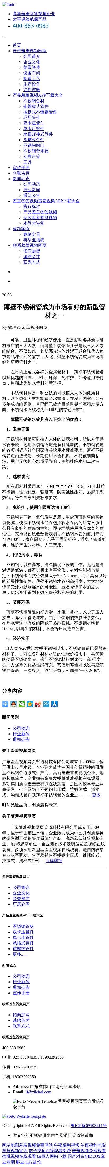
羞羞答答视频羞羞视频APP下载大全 (46, 201)
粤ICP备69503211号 (89, 1125)
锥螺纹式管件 (36, 106)
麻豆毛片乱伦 (28, 1162)
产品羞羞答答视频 (40, 212)
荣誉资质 (31, 67)
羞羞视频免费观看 (89, 1150)
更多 (96, 795)
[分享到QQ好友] (13, 704)
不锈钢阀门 (33, 145)
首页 (17, 45)
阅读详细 (54, 860)
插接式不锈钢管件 (40, 112)
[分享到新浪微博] (38, 704)
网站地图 (10, 1145)
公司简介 (31, 56)
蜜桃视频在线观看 (19, 1156)
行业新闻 (31, 190)
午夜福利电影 (93, 1145)
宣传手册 (21, 167)
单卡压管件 (33, 128)
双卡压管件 (33, 123)
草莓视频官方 (15, 1150)
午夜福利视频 (66, 1145)
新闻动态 (21, 178)
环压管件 (31, 117)
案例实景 (31, 234)
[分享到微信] (22, 704)
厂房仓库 (21, 904)
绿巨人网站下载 (52, 1156)
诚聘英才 (31, 256)
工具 (27, 162)
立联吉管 (31, 156)
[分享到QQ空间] (30, 704)
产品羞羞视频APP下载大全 (38, 95)
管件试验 (31, 89)
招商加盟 (31, 251)
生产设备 (31, 84)
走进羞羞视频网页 (30, 50)
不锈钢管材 (33, 101)
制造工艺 (31, 78)
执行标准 (31, 206)
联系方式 (31, 262)
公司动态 (31, 184)
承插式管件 (23, 943)
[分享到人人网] (54, 704)
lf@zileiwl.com (38, 1092)
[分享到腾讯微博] (46, 704)
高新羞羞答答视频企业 (34, 13)
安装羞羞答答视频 (40, 217)
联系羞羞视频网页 (30, 245)
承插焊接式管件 (38, 134)
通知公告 (31, 195)
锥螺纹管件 (23, 948)
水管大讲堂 (33, 223)
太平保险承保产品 (30, 19)
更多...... (20, 954)
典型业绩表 (33, 240)
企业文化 (31, 62)
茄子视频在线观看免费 (50, 1150)
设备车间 (31, 73)
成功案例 (21, 228)
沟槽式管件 (33, 139)
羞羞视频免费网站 (36, 1145)
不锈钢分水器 (36, 151)
